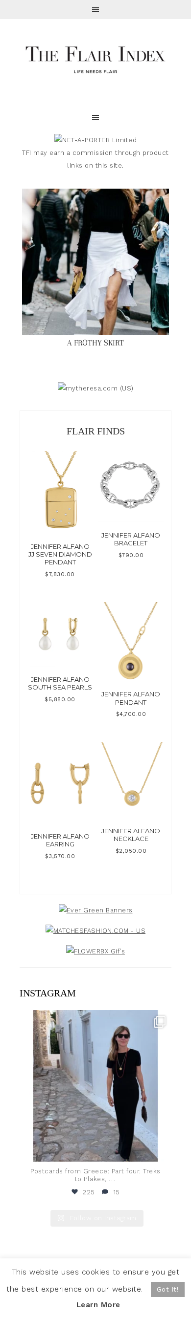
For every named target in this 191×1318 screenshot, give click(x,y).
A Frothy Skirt (95, 342)
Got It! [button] (168, 1289)
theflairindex (94, 1019)
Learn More (98, 1304)
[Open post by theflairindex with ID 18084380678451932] (95, 1086)
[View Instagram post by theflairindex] (161, 1150)
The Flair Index (95, 58)
